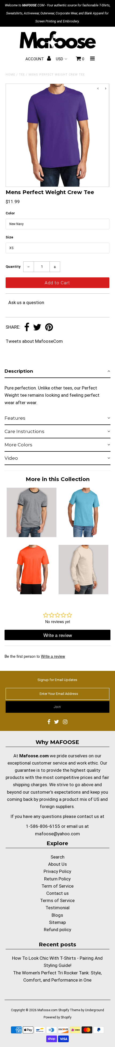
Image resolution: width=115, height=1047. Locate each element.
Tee (22, 74)
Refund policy (57, 929)
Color (10, 213)
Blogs (57, 915)
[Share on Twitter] (37, 327)
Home (10, 74)
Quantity (13, 267)
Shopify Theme (69, 1010)
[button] (57, 371)
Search (57, 857)
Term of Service (57, 886)
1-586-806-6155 (43, 826)
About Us (57, 864)
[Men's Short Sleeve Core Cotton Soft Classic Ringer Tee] (31, 535)
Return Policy (57, 878)
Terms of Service (57, 900)
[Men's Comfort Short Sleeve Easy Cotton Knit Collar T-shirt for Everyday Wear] (83, 535)
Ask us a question (26, 302)
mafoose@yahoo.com (57, 833)
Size (9, 237)
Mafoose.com (47, 1010)
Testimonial (57, 907)
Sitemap (57, 922)
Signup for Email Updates (57, 680)
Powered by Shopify (57, 1017)
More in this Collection (58, 479)
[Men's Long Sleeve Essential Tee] (83, 592)
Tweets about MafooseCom (34, 341)
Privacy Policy (57, 871)
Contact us (57, 893)
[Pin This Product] (49, 327)
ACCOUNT (35, 59)
